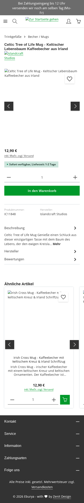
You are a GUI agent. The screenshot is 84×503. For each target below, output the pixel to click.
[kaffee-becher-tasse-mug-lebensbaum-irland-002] (42, 106)
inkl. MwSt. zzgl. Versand (19, 156)
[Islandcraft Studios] (42, 55)
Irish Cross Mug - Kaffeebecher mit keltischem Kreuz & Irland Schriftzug (38, 359)
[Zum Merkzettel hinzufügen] (70, 79)
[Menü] (5, 21)
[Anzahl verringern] (8, 177)
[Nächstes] (75, 106)
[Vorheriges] (8, 106)
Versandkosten (42, 487)
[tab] (41, 235)
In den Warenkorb (42, 191)
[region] (42, 106)
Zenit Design (62, 496)
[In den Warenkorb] (65, 400)
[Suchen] (15, 21)
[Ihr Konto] (68, 21)
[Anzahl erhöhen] (75, 177)
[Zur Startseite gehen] (42, 21)
